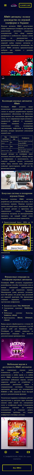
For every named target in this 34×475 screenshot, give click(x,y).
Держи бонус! (17, 247)
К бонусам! (25, 5)
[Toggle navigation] (5, 5)
